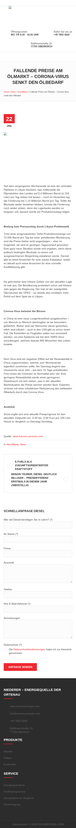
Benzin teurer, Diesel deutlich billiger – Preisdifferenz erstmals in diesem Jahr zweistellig (34, 480)
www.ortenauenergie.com (24, 706)
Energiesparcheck (14, 785)
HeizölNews (23, 92)
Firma (7, 548)
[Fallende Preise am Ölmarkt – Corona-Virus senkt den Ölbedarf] (38, 155)
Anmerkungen (12, 618)
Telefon (8, 589)
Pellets (7, 757)
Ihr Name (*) (11, 533)
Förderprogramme (14, 791)
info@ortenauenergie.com (25, 713)
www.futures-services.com (28, 436)
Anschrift (9, 562)
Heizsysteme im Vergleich (19, 798)
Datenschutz (19, 824)
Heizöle (8, 751)
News (13, 92)
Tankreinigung (12, 804)
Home (6, 92)
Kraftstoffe (10, 764)
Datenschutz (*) (37, 648)
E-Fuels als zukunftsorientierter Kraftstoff (31, 465)
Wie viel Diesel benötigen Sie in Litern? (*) (28, 519)
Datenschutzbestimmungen (29, 649)
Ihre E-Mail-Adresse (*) (17, 603)
